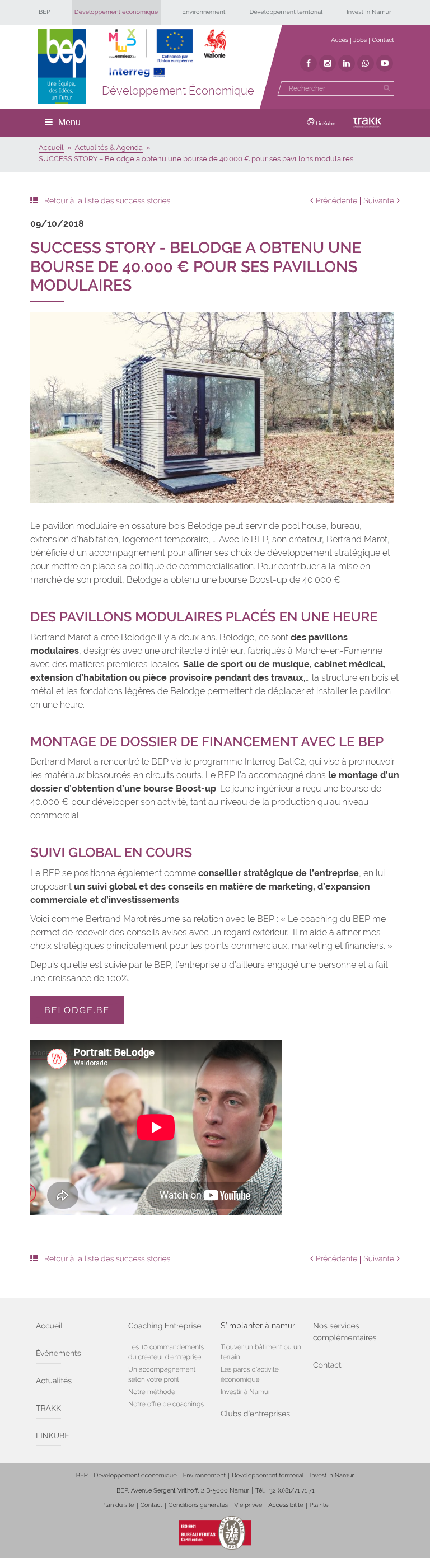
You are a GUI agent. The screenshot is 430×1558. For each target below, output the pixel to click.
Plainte (319, 1505)
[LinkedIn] (346, 63)
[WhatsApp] (365, 63)
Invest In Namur (369, 12)
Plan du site (117, 1505)
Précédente (336, 200)
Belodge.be (77, 1010)
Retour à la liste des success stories (107, 200)
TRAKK (48, 1408)
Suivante (378, 200)
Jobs (360, 40)
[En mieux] (167, 53)
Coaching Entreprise (164, 1326)
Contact (383, 40)
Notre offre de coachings (166, 1404)
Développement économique (116, 12)
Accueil (49, 1326)
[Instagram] (327, 63)
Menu (69, 122)
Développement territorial (285, 12)
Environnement (203, 12)
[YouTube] (384, 63)
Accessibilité (285, 1505)
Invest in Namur (332, 1475)
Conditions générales (198, 1505)
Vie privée (248, 1505)
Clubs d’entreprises (255, 1414)
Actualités (54, 1381)
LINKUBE (52, 1435)
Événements (58, 1353)
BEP (44, 12)
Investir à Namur (245, 1392)
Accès (339, 40)
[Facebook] (308, 63)
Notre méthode (151, 1392)
